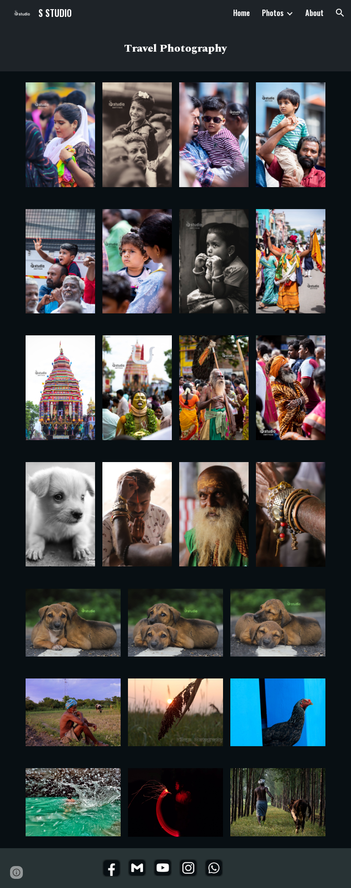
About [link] (314, 12)
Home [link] (241, 12)
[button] (340, 13)
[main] (175, 48)
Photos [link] (273, 12)
